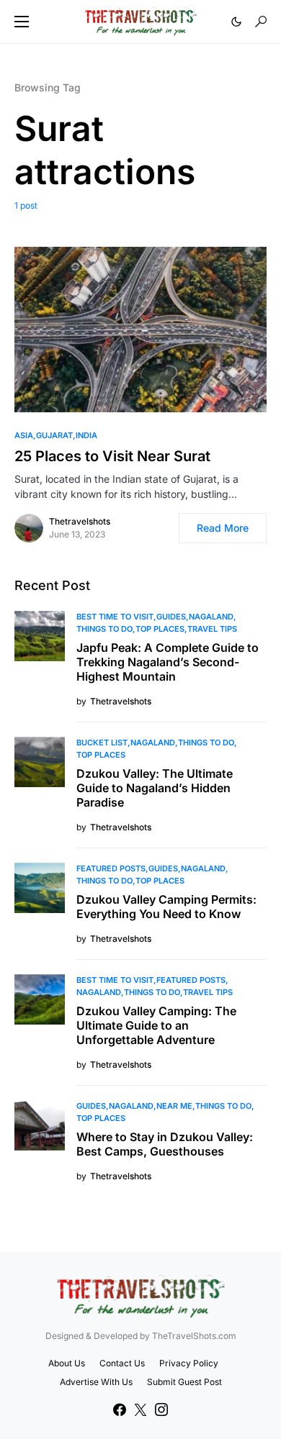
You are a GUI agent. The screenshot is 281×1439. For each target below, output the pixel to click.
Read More (223, 528)
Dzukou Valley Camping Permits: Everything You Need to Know (166, 906)
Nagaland (211, 617)
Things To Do (104, 629)
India (86, 435)
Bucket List (102, 742)
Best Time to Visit (114, 617)
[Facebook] (119, 1409)
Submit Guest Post (184, 1381)
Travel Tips (212, 629)
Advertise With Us (96, 1381)
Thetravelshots (79, 521)
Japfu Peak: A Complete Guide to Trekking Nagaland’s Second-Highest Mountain (167, 662)
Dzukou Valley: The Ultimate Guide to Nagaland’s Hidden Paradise (154, 787)
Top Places (159, 629)
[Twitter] (140, 1409)
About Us (66, 1363)
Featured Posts (111, 868)
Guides (171, 617)
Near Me (174, 1106)
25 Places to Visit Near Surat (112, 456)
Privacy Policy (188, 1363)
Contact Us (122, 1363)
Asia (23, 435)
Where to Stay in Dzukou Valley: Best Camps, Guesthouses (164, 1144)
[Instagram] (161, 1409)
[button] (21, 21)
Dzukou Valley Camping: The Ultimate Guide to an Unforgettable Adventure (156, 1025)
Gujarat (54, 435)
